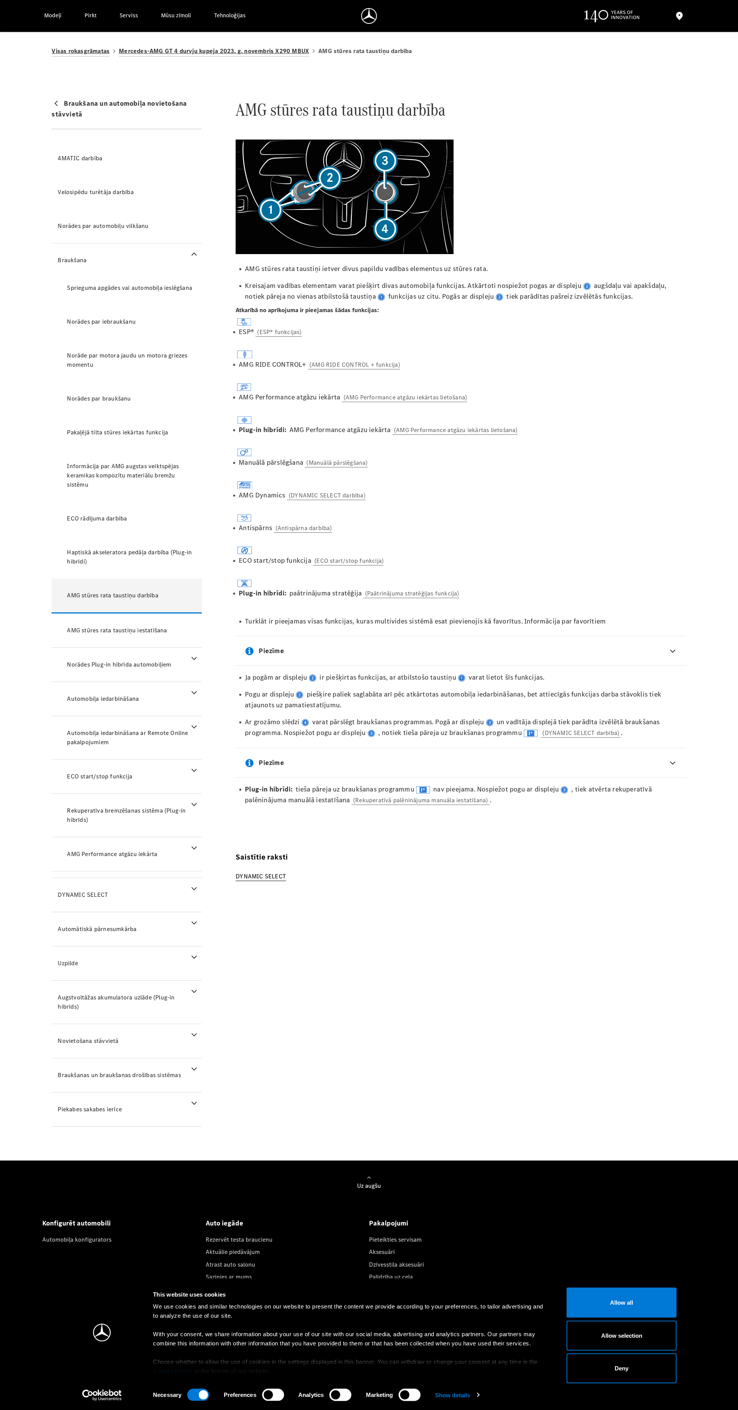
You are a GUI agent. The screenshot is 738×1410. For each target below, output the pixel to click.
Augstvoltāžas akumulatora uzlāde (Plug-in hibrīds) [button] (116, 1002)
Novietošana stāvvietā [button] (88, 1041)
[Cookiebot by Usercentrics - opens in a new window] (102, 1395)
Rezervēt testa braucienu (239, 1239)
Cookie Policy (173, 1371)
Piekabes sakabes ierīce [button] (90, 1109)
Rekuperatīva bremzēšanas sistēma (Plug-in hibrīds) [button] (126, 815)
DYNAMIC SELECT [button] (83, 895)
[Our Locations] (679, 16)
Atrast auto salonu (230, 1264)
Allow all (621, 1302)
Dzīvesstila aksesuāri (396, 1264)
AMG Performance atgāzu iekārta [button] (112, 854)
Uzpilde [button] (68, 963)
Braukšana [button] (72, 260)
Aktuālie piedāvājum (233, 1252)
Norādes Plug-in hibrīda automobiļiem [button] (119, 664)
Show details (452, 1395)
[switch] (273, 1394)
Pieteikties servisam (395, 1239)
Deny (621, 1368)
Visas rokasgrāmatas (81, 51)
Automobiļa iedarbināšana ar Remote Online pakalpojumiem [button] (127, 737)
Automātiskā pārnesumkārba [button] (97, 929)
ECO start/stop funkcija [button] (99, 776)
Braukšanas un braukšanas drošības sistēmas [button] (119, 1075)
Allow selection (621, 1335)
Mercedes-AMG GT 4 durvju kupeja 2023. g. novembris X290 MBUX (214, 51)
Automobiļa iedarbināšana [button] (103, 699)
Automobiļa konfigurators (76, 1239)
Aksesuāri (382, 1252)
